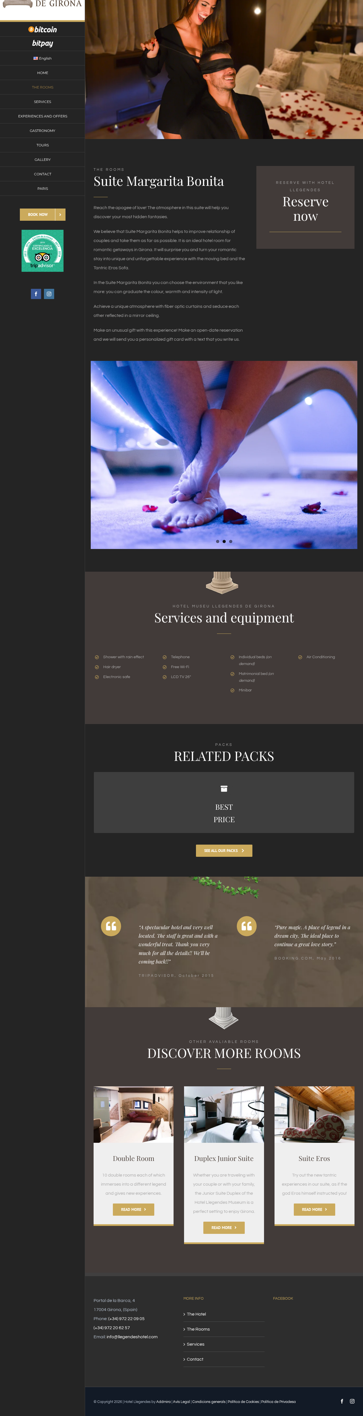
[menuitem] (42, 29)
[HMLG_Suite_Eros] (314, 1088)
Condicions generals (208, 1402)
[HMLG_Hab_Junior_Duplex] (224, 1088)
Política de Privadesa (278, 1402)
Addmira (163, 1402)
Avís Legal (181, 1402)
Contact (195, 1359)
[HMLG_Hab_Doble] (134, 1088)
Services (195, 1344)
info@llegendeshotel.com (132, 1337)
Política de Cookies (243, 1402)
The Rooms (198, 1329)
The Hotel (196, 1314)
